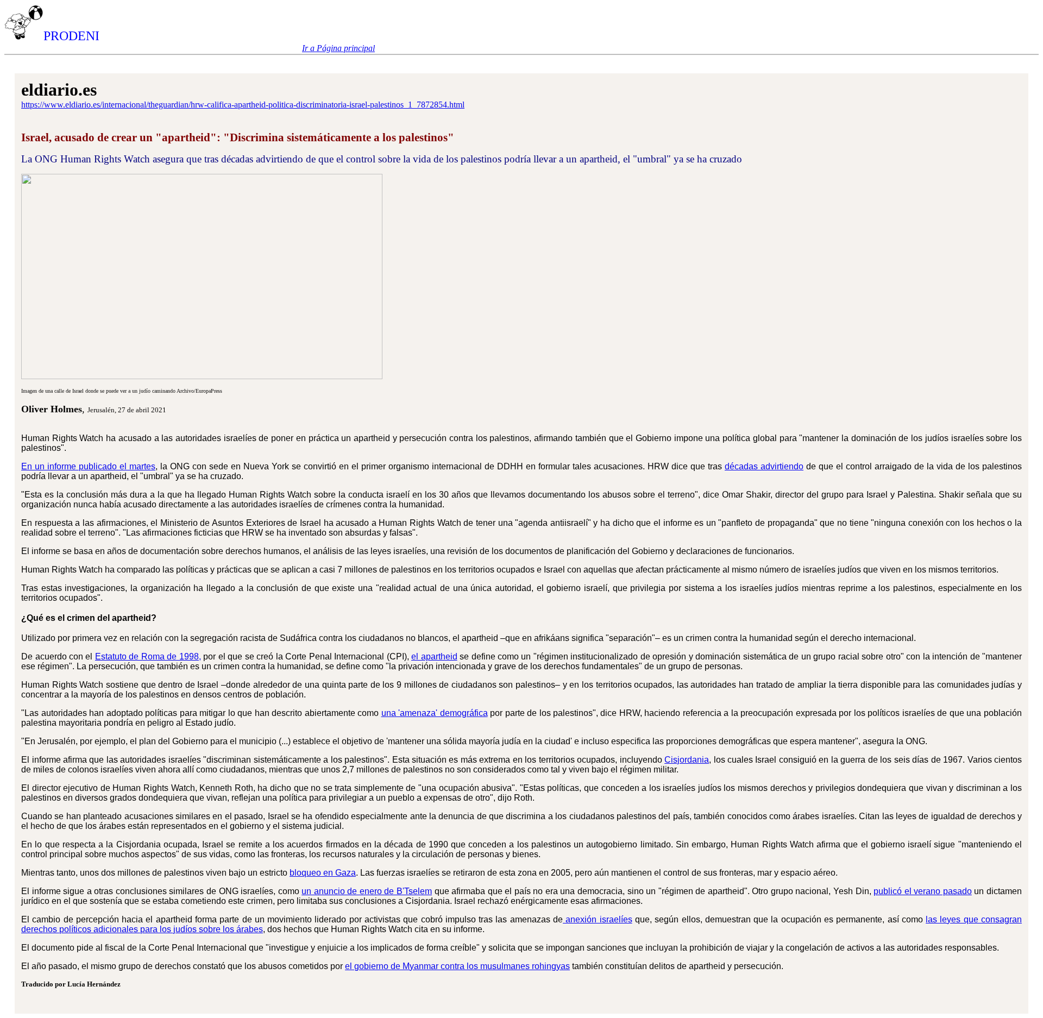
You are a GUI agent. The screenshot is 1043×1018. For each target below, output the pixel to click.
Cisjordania (686, 759)
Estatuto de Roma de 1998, (148, 656)
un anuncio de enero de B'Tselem (366, 891)
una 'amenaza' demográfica (434, 713)
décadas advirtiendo (764, 466)
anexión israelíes (597, 919)
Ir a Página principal (338, 48)
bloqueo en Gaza (323, 872)
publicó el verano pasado (923, 891)
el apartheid (434, 656)
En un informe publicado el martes (88, 466)
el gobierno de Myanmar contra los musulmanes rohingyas (457, 966)
